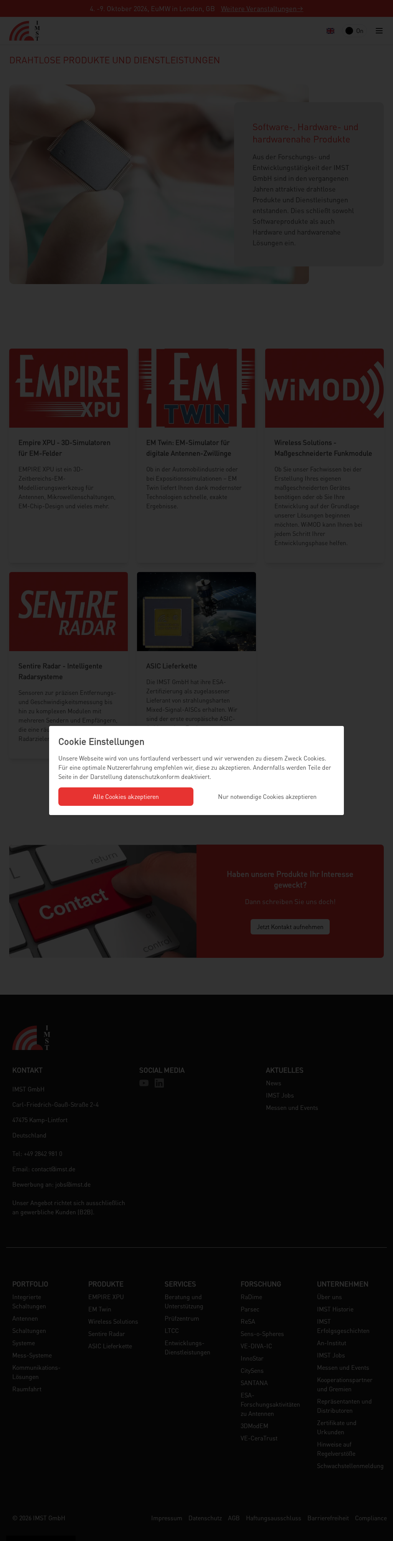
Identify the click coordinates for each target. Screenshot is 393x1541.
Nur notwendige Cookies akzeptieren (267, 796)
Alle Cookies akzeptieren (126, 796)
